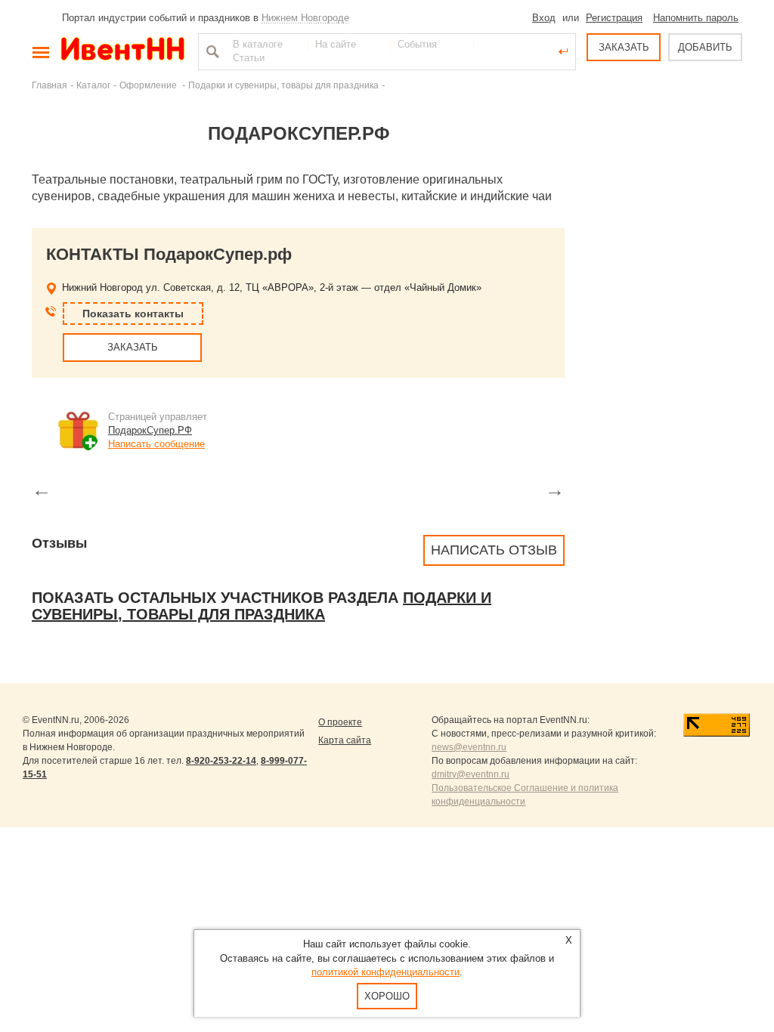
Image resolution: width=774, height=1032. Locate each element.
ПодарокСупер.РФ (150, 430)
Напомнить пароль (695, 17)
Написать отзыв (494, 550)
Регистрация (614, 17)
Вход (544, 17)
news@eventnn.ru (469, 747)
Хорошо (387, 996)
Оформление (149, 85)
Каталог (93, 85)
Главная (49, 85)
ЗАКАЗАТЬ (624, 47)
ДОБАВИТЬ (705, 47)
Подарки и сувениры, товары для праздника (283, 85)
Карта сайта (344, 740)
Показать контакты (133, 313)
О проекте (340, 722)
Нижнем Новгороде (305, 17)
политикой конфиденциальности (385, 972)
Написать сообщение (156, 444)
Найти (211, 51)
